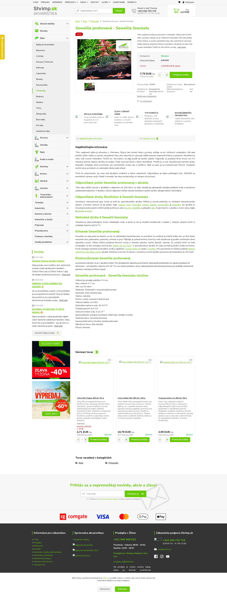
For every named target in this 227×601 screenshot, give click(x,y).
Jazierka (44, 188)
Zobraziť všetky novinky (45, 333)
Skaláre (39, 102)
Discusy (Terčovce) (44, 62)
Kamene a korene (43, 214)
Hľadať (118, 10)
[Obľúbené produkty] (179, 2)
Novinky (44, 31)
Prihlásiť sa (133, 493)
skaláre (153, 204)
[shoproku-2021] (82, 555)
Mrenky (39, 79)
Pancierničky (41, 85)
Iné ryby (39, 125)
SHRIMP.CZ (131, 2)
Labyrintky (41, 73)
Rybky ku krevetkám (45, 44)
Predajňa (37, 542)
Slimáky (44, 145)
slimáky (80, 211)
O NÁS (35, 2)
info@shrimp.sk (164, 549)
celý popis (181, 47)
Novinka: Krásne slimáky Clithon (48, 261)
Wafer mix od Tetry (122, 245)
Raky (42, 152)
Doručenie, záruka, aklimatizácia (47, 552)
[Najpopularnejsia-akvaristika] (83, 544)
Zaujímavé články (81, 539)
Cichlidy (39, 56)
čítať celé (66, 274)
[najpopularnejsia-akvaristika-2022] (85, 550)
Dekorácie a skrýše (44, 219)
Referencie (38, 546)
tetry (129, 204)
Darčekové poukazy (42, 558)
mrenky (145, 204)
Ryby (42, 38)
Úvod (77, 21)
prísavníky (176, 204)
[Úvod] (52, 11)
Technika (39, 202)
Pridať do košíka (181, 74)
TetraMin (151, 248)
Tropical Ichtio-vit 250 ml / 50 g (172, 398)
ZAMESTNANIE (119, 2)
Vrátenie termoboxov (43, 561)
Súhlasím (122, 589)
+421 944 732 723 (147, 11)
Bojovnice (40, 50)
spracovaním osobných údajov (108, 499)
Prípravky (39, 225)
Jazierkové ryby (43, 131)
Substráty (40, 208)
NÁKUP (83, 2)
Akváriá (43, 181)
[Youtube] (169, 557)
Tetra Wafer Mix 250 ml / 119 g (131, 398)
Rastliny (44, 166)
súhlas (105, 578)
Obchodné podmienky (43, 555)
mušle (89, 211)
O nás (35, 539)
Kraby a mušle (47, 159)
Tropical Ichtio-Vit (132, 248)
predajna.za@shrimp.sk (123, 561)
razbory (121, 204)
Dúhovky (40, 67)
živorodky (136, 204)
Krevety (44, 137)
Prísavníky (41, 91)
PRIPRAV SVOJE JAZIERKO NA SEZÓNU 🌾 (47, 285)
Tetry (38, 108)
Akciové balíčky (47, 23)
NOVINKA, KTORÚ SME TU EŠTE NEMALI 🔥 (48, 311)
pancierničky (163, 204)
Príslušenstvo (41, 230)
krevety (127, 208)
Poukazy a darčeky (44, 236)
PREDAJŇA (45, 2)
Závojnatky (41, 114)
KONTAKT (95, 2)
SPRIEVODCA (70, 2)
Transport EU (39, 564)
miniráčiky (136, 208)
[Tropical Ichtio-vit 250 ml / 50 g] (176, 377)
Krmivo (43, 173)
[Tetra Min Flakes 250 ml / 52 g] (94, 377)
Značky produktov (43, 242)
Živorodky (40, 119)
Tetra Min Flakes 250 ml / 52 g (90, 398)
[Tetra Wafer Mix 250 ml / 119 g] (135, 377)
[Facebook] (157, 557)
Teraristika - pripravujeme (46, 195)
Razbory (39, 96)
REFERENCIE (57, 2)
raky (153, 208)
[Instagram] (163, 557)
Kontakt (37, 549)
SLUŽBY (105, 2)
